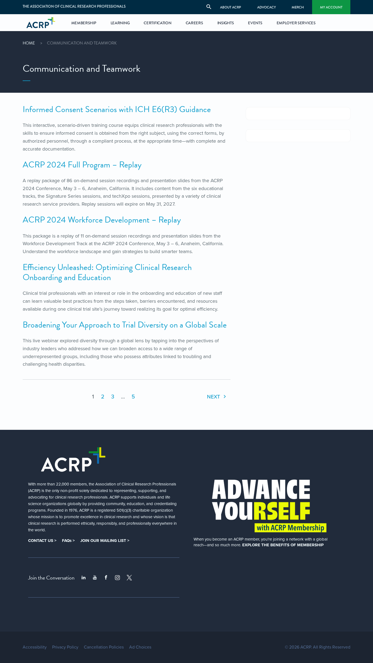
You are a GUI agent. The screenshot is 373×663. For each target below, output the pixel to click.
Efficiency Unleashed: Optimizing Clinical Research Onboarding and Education (107, 272)
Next (214, 397)
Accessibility (35, 647)
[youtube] (95, 578)
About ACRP (230, 7)
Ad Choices (140, 647)
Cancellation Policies (104, 647)
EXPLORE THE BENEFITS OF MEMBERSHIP (283, 544)
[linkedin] (83, 578)
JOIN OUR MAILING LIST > (104, 540)
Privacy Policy (65, 647)
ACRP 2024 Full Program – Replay (82, 164)
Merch (298, 7)
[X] (129, 577)
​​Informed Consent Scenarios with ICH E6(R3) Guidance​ (117, 109)
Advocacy (266, 7)
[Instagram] (117, 577)
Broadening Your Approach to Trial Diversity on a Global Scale (125, 325)
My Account (331, 7)
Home (29, 43)
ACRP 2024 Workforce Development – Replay (102, 220)
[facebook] (106, 578)
